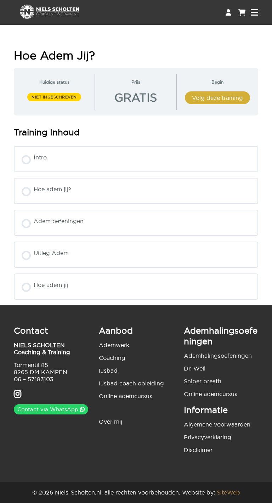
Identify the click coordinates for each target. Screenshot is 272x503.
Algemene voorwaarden (217, 424)
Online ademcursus (125, 396)
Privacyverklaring (207, 437)
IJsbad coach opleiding (131, 383)
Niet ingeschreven (54, 97)
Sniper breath (202, 381)
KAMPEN (54, 371)
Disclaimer (198, 449)
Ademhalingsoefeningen (218, 355)
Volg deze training (217, 97)
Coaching (112, 357)
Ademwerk (114, 345)
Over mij (110, 421)
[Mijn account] (228, 13)
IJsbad (108, 370)
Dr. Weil (194, 368)
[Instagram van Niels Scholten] (17, 395)
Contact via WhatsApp (48, 409)
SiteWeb (228, 492)
